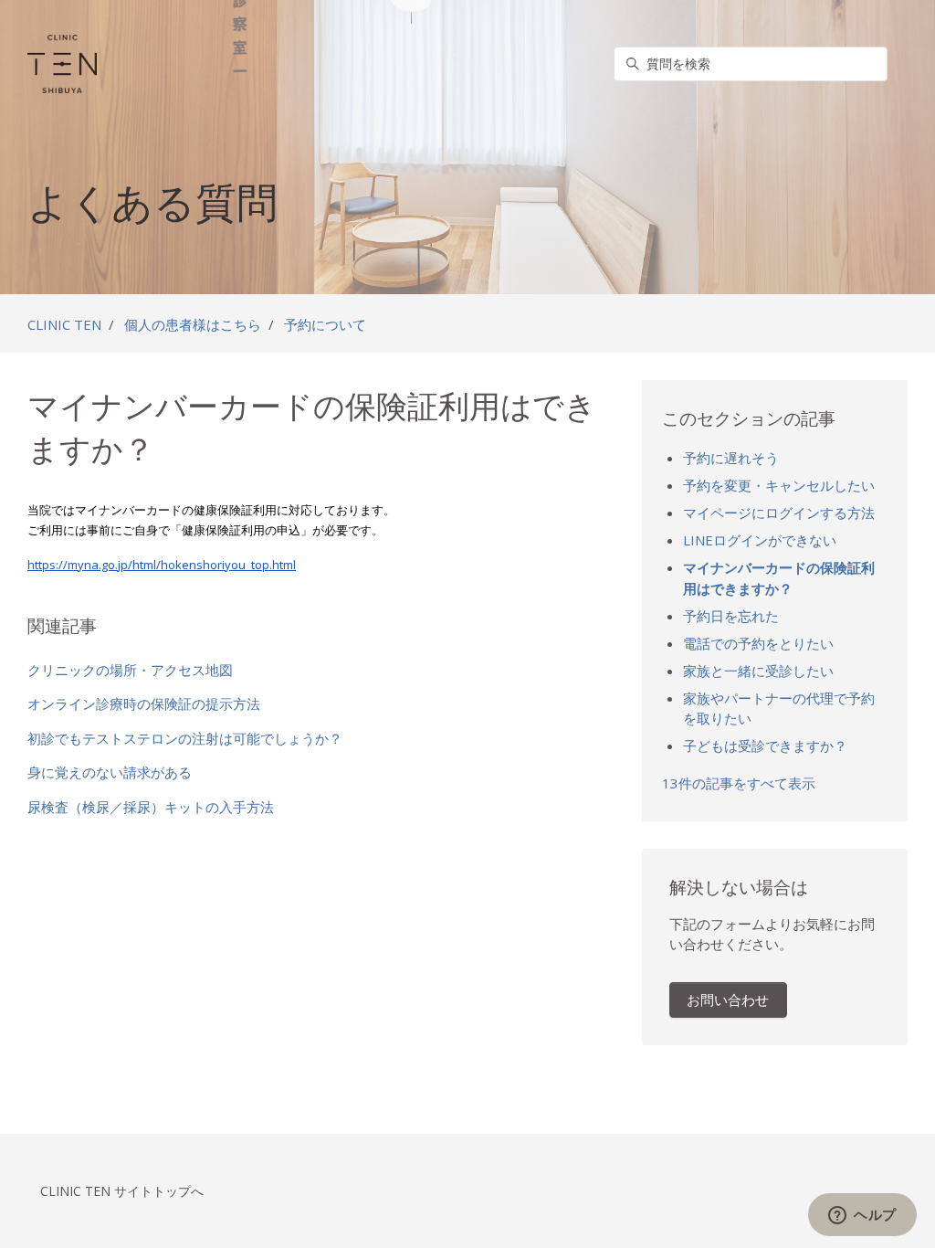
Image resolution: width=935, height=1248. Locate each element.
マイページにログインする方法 (779, 512)
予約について (325, 324)
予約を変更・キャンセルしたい (779, 485)
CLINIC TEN (64, 324)
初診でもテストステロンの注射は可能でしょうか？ (184, 738)
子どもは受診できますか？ (765, 745)
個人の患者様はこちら (192, 324)
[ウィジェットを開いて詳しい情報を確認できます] (862, 1216)
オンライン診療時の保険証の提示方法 (143, 703)
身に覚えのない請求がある (109, 772)
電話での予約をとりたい (758, 643)
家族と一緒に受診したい (758, 670)
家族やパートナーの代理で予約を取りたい (779, 708)
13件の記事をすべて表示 (738, 783)
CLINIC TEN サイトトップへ (122, 1191)
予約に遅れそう (731, 458)
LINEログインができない (759, 540)
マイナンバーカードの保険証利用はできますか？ (779, 578)
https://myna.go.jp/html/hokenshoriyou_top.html (161, 564)
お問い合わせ (728, 999)
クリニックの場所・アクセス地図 (130, 670)
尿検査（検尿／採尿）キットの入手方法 (150, 807)
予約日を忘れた (731, 616)
